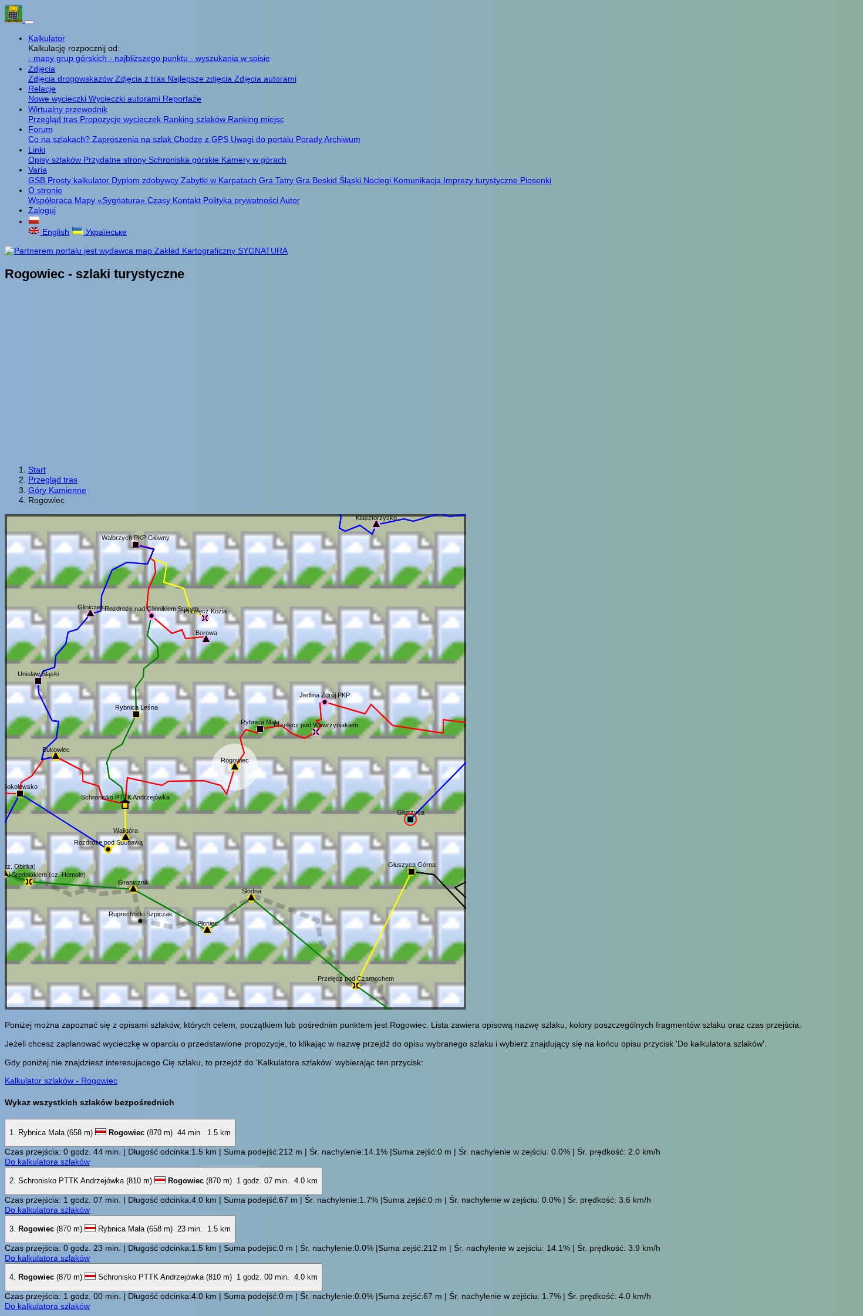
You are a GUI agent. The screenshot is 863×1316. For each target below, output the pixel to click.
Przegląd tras (54, 119)
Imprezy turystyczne (481, 180)
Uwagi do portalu (263, 139)
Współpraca (51, 200)
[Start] (15, 19)
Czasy (160, 200)
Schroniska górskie (185, 159)
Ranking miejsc (256, 119)
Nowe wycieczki (58, 98)
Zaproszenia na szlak (133, 139)
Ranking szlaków (195, 119)
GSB (38, 180)
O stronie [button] (45, 190)
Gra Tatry (277, 180)
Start (37, 469)
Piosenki (535, 180)
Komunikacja (418, 180)
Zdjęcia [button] (41, 68)
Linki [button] (36, 149)
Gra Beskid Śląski (329, 180)
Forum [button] (40, 129)
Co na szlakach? (60, 139)
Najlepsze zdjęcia (200, 78)
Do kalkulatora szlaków (47, 1161)
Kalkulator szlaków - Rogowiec (61, 1080)
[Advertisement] (431, 374)
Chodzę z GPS (202, 139)
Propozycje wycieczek (121, 119)
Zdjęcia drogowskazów (71, 78)
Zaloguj (42, 210)
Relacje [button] (42, 88)
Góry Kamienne (57, 490)
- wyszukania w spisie (230, 58)
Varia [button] (37, 169)
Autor (290, 200)
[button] (34, 221)
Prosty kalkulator (80, 180)
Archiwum (342, 139)
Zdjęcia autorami (265, 78)
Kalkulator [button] (46, 38)
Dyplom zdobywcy (146, 180)
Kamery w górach (253, 159)
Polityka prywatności (241, 200)
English (54, 232)
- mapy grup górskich (68, 58)
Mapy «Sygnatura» (111, 200)
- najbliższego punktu (149, 58)
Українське (105, 232)
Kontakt (188, 200)
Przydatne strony (116, 159)
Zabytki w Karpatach (220, 180)
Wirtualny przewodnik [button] (67, 109)
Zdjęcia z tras (141, 78)
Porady (310, 139)
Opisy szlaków (55, 159)
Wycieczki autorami (126, 98)
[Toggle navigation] (29, 22)
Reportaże (182, 98)
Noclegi (378, 180)
